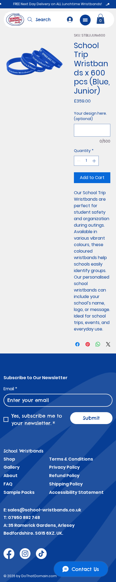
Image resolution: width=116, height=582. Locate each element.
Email (10, 389)
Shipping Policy (66, 484)
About (11, 475)
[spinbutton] (86, 161)
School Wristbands (23, 451)
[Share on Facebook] (77, 344)
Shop (9, 459)
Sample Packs (19, 492)
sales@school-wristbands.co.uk (44, 510)
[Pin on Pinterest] (87, 344)
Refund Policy (64, 475)
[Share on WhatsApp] (98, 344)
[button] (100, 19)
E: (6, 510)
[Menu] (85, 20)
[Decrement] (78, 161)
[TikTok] (41, 553)
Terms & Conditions (71, 459)
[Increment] (94, 161)
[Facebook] (9, 553)
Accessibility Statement (76, 492)
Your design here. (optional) (90, 116)
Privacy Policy (64, 467)
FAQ (8, 484)
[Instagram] (25, 553)
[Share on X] (108, 344)
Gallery (12, 467)
